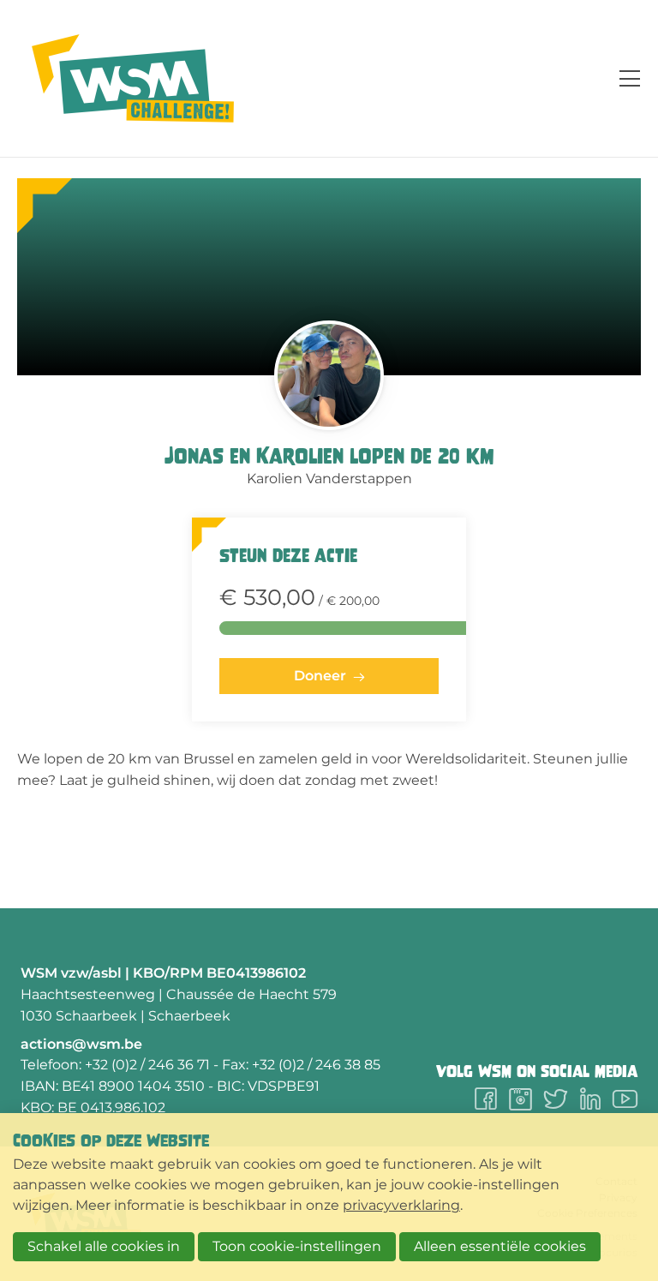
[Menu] (623, 78)
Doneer (320, 675)
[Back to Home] (132, 78)
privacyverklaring (401, 1205)
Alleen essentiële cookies (500, 1246)
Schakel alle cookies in (103, 1246)
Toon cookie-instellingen (296, 1246)
